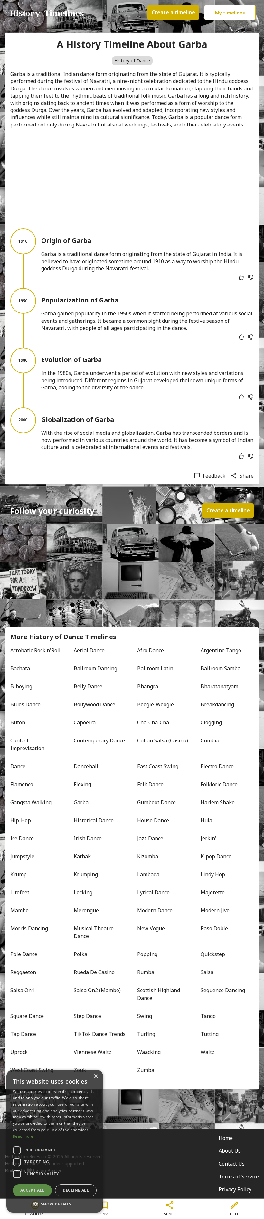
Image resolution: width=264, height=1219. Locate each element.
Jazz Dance (150, 838)
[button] (55, 1203)
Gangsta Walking (31, 802)
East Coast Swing (157, 766)
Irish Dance (88, 838)
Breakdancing (217, 704)
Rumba (145, 972)
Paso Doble (214, 928)
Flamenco (21, 784)
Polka (80, 954)
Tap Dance (23, 1034)
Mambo (19, 910)
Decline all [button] (76, 1190)
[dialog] (54, 1141)
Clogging (211, 722)
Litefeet (19, 892)
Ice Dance (22, 838)
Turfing (146, 1034)
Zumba (145, 1070)
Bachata (20, 668)
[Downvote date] (251, 277)
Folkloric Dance (219, 784)
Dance (17, 766)
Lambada (148, 874)
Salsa (207, 972)
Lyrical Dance (153, 892)
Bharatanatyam (219, 686)
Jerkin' (208, 838)
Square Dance (27, 1015)
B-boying (21, 686)
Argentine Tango (221, 650)
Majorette (213, 892)
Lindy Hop (213, 874)
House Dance (153, 820)
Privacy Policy (235, 1189)
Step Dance (87, 1015)
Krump (18, 874)
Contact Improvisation (27, 744)
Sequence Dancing (223, 990)
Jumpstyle (22, 856)
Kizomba (147, 856)
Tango (208, 1015)
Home (226, 1137)
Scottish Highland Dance (159, 994)
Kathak (82, 856)
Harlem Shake (218, 802)
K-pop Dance (216, 856)
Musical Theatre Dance (94, 932)
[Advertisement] (132, 178)
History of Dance (132, 61)
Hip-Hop (20, 820)
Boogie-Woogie (155, 704)
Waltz (207, 1052)
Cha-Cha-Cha (153, 722)
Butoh (17, 722)
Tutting (210, 1034)
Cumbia (210, 740)
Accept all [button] (32, 1190)
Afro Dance (150, 650)
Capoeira (85, 722)
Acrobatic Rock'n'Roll (35, 650)
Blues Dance (25, 704)
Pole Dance (23, 954)
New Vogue (151, 928)
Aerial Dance (89, 650)
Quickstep (213, 954)
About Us (230, 1150)
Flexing (82, 784)
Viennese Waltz (92, 1052)
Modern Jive (215, 910)
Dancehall (86, 766)
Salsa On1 (22, 990)
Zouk (80, 1070)
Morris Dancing (29, 928)
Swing (144, 1015)
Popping (147, 954)
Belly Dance (88, 686)
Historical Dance (94, 820)
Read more (23, 1136)
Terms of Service (239, 1176)
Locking (83, 892)
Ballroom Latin (155, 668)
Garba (81, 802)
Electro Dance (217, 766)
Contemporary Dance (99, 740)
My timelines (230, 12)
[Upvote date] (241, 277)
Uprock (19, 1052)
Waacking (149, 1052)
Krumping (86, 874)
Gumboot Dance (156, 802)
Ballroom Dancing (95, 668)
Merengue (86, 910)
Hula (206, 820)
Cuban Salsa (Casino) (162, 740)
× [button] (95, 1076)
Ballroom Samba (220, 668)
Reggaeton (23, 972)
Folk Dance (150, 784)
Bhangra (147, 686)
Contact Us (232, 1163)
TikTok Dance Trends (100, 1034)
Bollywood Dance (94, 704)
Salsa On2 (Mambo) (97, 990)
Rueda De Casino (94, 972)
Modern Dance (155, 910)
